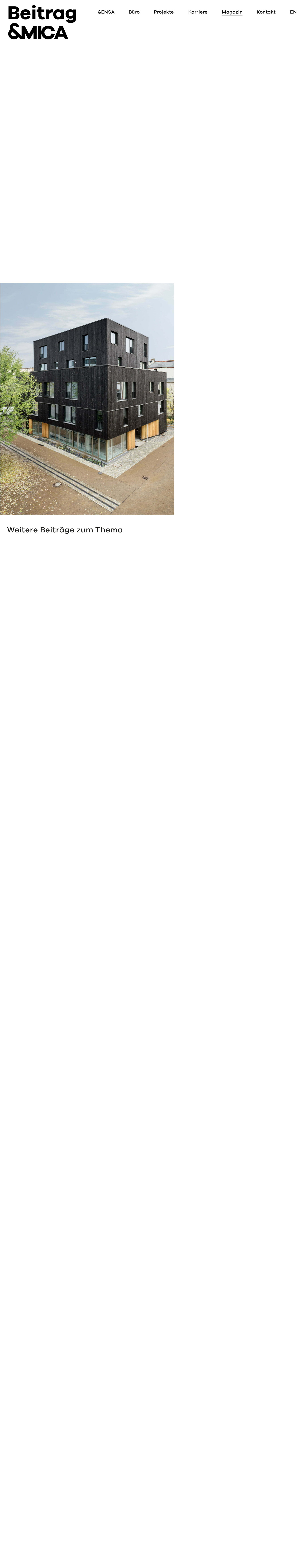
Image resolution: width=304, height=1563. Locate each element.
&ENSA (106, 12)
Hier (11, 260)
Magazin (232, 12)
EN (293, 12)
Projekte (164, 12)
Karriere (198, 12)
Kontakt (266, 12)
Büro (134, 12)
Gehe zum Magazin (29, 634)
